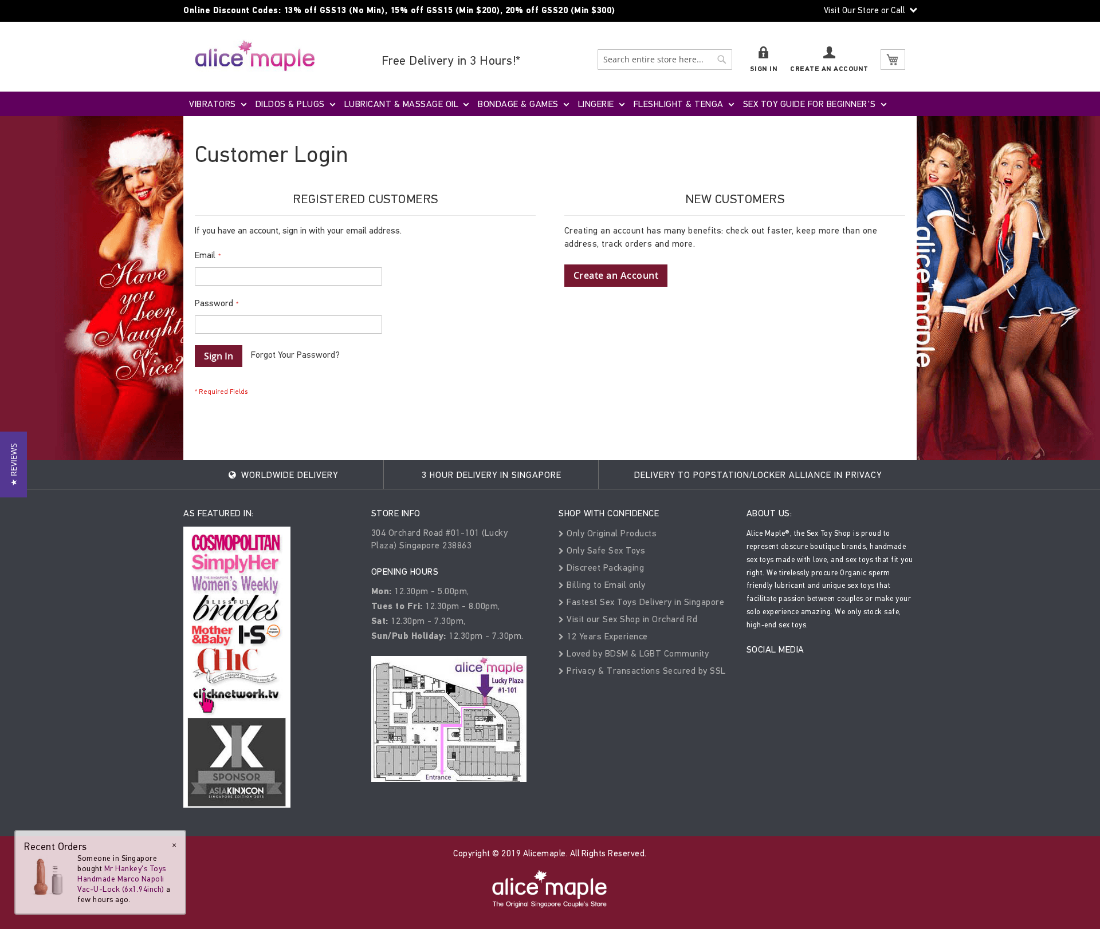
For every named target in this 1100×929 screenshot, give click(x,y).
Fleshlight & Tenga (679, 103)
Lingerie (596, 103)
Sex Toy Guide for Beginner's (809, 103)
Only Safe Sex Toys (604, 550)
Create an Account (829, 69)
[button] (13, 464)
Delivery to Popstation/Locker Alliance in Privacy (758, 474)
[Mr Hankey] (47, 876)
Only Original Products (610, 533)
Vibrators (212, 103)
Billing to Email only (605, 584)
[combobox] (665, 59)
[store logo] (255, 55)
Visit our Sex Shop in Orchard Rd (630, 619)
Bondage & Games (518, 103)
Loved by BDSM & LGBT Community (636, 653)
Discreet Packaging (604, 567)
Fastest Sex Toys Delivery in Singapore (644, 601)
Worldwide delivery (288, 474)
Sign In (764, 69)
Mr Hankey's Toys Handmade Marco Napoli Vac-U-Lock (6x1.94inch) (121, 879)
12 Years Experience (606, 636)
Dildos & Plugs (290, 103)
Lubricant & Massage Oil (401, 103)
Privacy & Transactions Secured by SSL (645, 670)
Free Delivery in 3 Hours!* (451, 60)
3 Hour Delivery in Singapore (491, 474)
